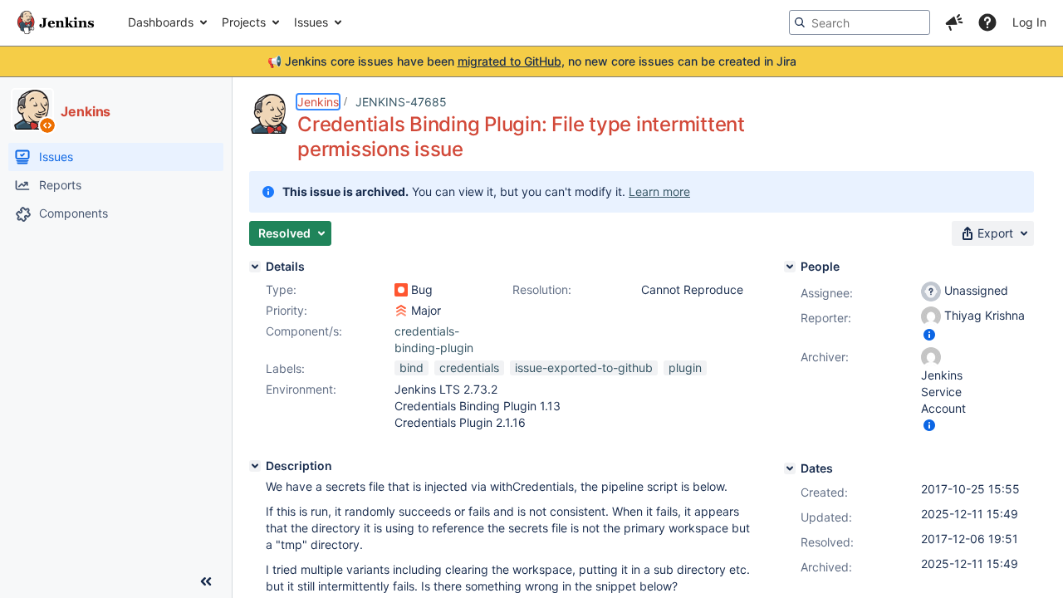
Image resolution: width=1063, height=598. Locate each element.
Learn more (659, 191)
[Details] (255, 266)
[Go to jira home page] (55, 22)
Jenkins (318, 102)
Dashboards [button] (160, 22)
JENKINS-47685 (401, 102)
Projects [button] (244, 22)
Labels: (285, 368)
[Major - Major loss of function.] (401, 310)
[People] (790, 266)
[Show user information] (929, 334)
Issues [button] (311, 22)
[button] (954, 22)
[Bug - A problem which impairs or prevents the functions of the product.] (401, 290)
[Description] (255, 466)
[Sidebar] (206, 581)
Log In (1029, 22)
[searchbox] (859, 22)
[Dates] (790, 468)
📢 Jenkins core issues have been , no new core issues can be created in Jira (531, 61)
